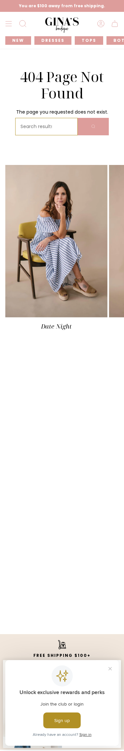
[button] (23, 24)
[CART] (115, 24)
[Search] (93, 126)
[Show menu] (8, 24)
